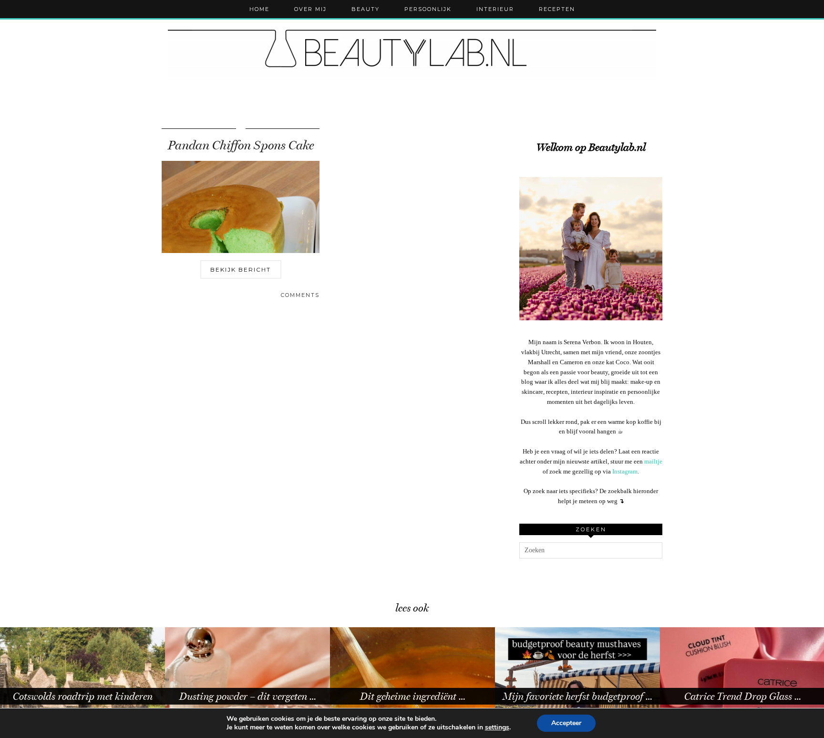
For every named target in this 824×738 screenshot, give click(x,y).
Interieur (495, 9)
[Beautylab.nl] (412, 52)
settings (497, 727)
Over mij (310, 9)
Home (259, 9)
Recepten (557, 9)
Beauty (365, 9)
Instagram (625, 471)
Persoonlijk (428, 9)
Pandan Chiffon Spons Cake (241, 145)
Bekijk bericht (240, 269)
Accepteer (566, 722)
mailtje (653, 461)
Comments (300, 295)
